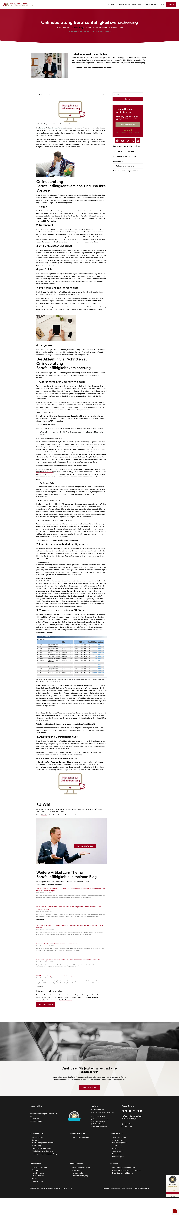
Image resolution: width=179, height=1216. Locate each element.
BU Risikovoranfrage (48, 425)
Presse (34, 1179)
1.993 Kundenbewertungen (172, 1193)
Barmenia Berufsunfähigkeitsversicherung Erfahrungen (56, 944)
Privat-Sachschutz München (122, 1173)
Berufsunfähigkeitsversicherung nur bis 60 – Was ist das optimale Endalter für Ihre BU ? (68, 960)
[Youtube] (122, 140)
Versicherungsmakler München (123, 1167)
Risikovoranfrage (80, 466)
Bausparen (36, 1140)
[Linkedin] (138, 140)
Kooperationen (37, 1181)
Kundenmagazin (118, 1157)
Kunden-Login (77, 1173)
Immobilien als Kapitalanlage (123, 151)
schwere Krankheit (43, 133)
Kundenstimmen (38, 1176)
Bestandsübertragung (80, 1176)
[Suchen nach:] (128, 94)
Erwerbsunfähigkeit (81, 596)
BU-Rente (47, 556)
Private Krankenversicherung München (126, 1170)
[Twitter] (126, 1111)
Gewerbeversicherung (80, 1137)
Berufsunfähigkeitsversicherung (51, 128)
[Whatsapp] (127, 140)
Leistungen (110, 4)
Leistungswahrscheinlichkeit (84, 396)
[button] (104, 95)
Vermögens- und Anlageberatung (125, 171)
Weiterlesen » (40, 901)
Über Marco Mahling (39, 1167)
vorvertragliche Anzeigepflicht (73, 394)
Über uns (35, 1170)
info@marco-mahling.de (48, 767)
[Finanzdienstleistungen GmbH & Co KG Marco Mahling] (18, 4)
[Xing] (134, 1111)
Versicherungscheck (119, 1143)
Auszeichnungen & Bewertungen (130, 4)
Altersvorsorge (118, 161)
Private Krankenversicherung (123, 166)
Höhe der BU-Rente (46, 581)
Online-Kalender (97, 770)
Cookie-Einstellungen (142, 1188)
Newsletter (116, 1154)
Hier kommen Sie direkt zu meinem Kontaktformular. (92, 68)
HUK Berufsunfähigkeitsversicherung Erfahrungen (55, 976)
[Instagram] (132, 140)
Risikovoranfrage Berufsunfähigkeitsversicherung (59, 540)
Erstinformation (127, 1188)
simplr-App (76, 1170)
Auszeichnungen (38, 1173)
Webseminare (117, 1151)
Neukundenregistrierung (81, 1167)
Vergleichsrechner (119, 1137)
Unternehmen (151, 4)
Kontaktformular (75, 767)
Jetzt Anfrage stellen (46, 1004)
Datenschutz (115, 1188)
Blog (162, 4)
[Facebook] (117, 140)
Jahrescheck (117, 1146)
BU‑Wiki (44, 815)
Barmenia (69, 949)
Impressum (105, 1188)
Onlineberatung (77, 28)
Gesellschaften (118, 1140)
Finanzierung (36, 1146)
